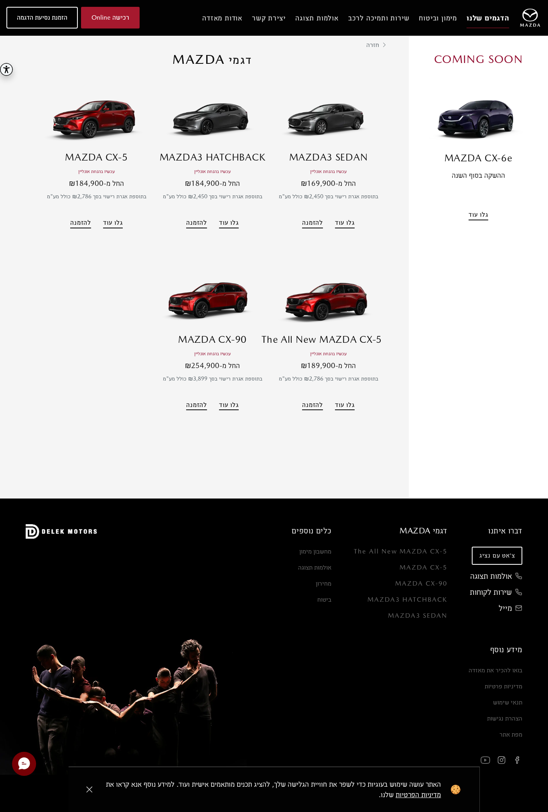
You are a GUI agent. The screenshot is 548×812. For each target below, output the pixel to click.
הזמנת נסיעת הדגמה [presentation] (42, 17)
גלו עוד (478, 214)
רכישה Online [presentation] (110, 17)
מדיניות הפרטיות (418, 794)
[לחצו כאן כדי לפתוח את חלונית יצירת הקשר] (24, 764)
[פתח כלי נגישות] (6, 69)
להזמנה (312, 222)
